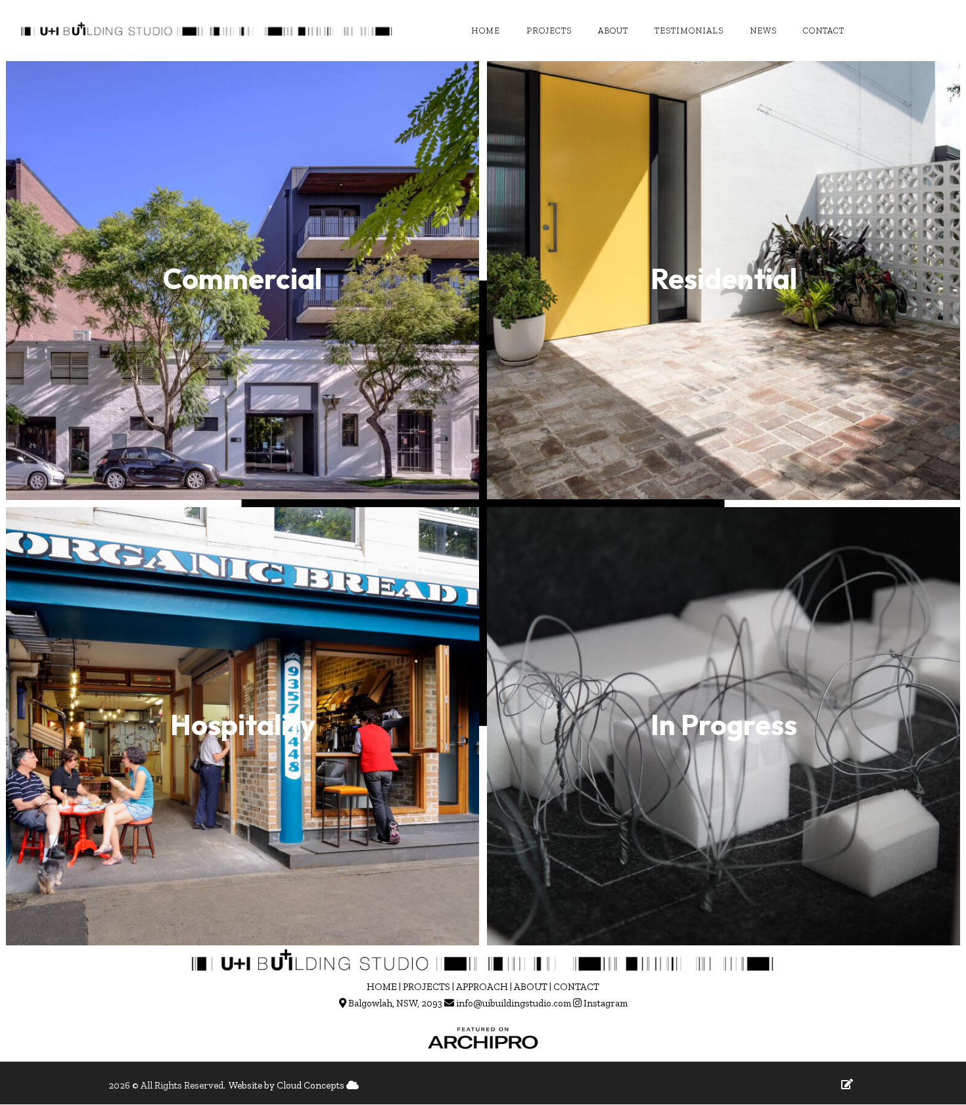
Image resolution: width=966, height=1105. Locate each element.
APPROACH (482, 987)
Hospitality (242, 724)
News (763, 30)
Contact (823, 30)
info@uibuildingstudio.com (513, 1003)
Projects (549, 30)
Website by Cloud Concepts (287, 1085)
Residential (724, 278)
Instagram (606, 1003)
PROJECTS (426, 987)
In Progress (724, 724)
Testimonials (689, 30)
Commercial (242, 278)
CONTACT (576, 987)
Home (485, 30)
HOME (382, 987)
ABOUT (530, 987)
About (613, 30)
